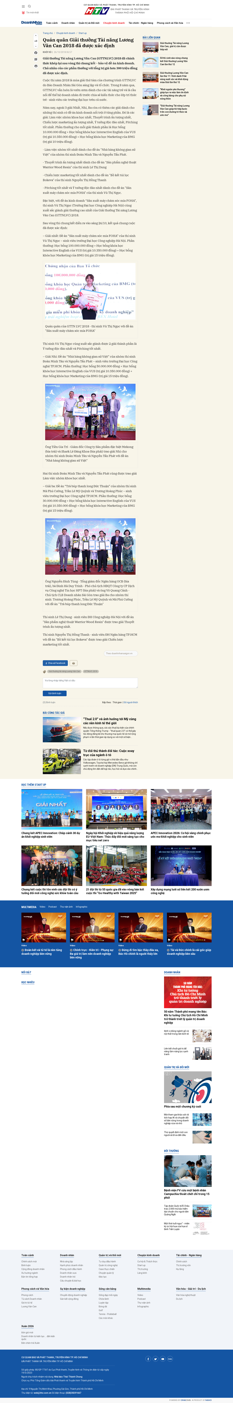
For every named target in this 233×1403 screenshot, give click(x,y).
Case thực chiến (107, 1269)
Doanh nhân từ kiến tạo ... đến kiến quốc (38, 1337)
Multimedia (28, 907)
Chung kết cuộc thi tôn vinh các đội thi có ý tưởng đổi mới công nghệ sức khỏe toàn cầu (49, 891)
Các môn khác (106, 1318)
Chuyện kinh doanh (114, 23)
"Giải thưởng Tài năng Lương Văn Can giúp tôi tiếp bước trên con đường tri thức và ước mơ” (175, 110)
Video (42, 906)
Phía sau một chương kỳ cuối (182, 1106)
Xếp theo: (106, 702)
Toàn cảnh (52, 23)
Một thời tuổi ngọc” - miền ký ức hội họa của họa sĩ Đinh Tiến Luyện (176, 1226)
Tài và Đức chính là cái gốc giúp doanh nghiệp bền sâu (189, 951)
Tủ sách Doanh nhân (31, 1299)
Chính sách (181, 1261)
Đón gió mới (27, 1332)
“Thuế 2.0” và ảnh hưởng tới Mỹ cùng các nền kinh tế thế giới (109, 721)
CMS (186, 1400)
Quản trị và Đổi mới (89, 23)
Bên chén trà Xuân (30, 1343)
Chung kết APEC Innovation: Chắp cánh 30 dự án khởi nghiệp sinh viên (50, 834)
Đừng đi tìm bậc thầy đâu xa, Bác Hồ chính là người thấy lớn (138, 951)
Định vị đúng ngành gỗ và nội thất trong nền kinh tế (176, 1032)
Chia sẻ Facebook (56, 663)
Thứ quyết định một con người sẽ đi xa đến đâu (176, 1133)
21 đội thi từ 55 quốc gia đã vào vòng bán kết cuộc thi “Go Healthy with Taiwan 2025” (115, 891)
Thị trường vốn (183, 1265)
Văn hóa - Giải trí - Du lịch (191, 1288)
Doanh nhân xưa (68, 1273)
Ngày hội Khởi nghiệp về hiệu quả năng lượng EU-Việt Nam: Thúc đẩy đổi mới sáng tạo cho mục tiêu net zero (115, 836)
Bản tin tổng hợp (29, 1276)
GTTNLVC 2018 (90, 671)
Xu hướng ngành (29, 1273)
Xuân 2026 (27, 1326)
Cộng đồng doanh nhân (33, 1269)
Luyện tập (103, 1302)
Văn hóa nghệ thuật (186, 1295)
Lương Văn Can (29, 1306)
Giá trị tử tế (26, 1302)
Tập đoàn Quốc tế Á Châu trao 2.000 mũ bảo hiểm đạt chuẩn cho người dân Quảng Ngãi (176, 1210)
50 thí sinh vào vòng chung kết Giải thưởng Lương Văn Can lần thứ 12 (174, 61)
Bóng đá (103, 1306)
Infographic (81, 906)
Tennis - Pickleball (107, 1314)
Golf (101, 1310)
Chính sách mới (29, 1261)
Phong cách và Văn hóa (170, 23)
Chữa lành (104, 1299)
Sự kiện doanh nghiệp (72, 1288)
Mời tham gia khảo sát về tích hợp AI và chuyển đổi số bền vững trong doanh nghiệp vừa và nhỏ (176, 1119)
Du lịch (179, 1299)
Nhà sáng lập (66, 1261)
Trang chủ (48, 33)
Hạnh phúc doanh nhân (71, 1265)
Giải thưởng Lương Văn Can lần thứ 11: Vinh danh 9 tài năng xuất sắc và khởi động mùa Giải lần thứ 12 (174, 77)
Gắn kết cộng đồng (69, 1299)
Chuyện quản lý (106, 1273)
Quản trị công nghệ (108, 1265)
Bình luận (26, 1265)
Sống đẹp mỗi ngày (108, 1295)
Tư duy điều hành (107, 1261)
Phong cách (27, 1295)
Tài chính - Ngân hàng (141, 23)
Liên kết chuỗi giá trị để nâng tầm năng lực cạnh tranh (176, 1051)
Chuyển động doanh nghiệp (73, 1295)
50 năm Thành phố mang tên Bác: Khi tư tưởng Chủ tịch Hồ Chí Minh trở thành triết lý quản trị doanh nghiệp (186, 1017)
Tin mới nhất (32, 12)
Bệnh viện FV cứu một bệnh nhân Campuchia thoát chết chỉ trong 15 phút (186, 1194)
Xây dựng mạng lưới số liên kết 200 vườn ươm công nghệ (180, 891)
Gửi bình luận (54, 693)
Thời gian (117, 702)
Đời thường (171, 1151)
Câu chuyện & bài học (70, 1280)
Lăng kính (142, 1273)
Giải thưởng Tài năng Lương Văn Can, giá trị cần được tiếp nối (174, 46)
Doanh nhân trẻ (67, 1276)
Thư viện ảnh (66, 906)
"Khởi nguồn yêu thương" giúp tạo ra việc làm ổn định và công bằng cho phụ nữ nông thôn (174, 94)
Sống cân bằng (107, 1288)
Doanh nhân (68, 23)
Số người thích (131, 702)
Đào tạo (103, 1276)
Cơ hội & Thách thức (147, 1261)
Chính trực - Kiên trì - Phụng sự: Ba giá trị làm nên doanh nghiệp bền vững (92, 953)
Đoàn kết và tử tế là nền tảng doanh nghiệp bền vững (41, 951)
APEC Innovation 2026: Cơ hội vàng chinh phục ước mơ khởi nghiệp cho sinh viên (181, 834)
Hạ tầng (180, 1269)
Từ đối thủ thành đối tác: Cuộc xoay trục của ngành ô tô (108, 753)
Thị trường (142, 1269)
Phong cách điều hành (71, 1269)
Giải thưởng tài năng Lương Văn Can (64, 671)
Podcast (53, 906)
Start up (83, 33)
